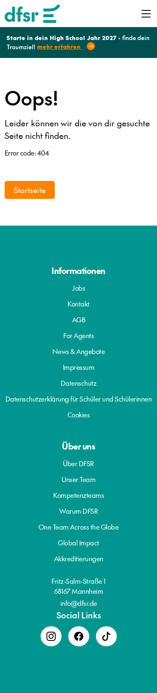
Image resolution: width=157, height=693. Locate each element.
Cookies (78, 414)
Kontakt (78, 303)
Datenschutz (79, 382)
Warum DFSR (78, 510)
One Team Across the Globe (79, 526)
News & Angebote (78, 351)
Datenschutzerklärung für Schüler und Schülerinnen (78, 398)
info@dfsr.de (78, 603)
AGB (78, 319)
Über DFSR (78, 463)
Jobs (78, 287)
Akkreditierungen (78, 558)
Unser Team (78, 479)
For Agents (78, 335)
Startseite (30, 190)
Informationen (78, 270)
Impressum (79, 367)
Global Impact (78, 542)
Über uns (78, 446)
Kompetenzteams (78, 495)
